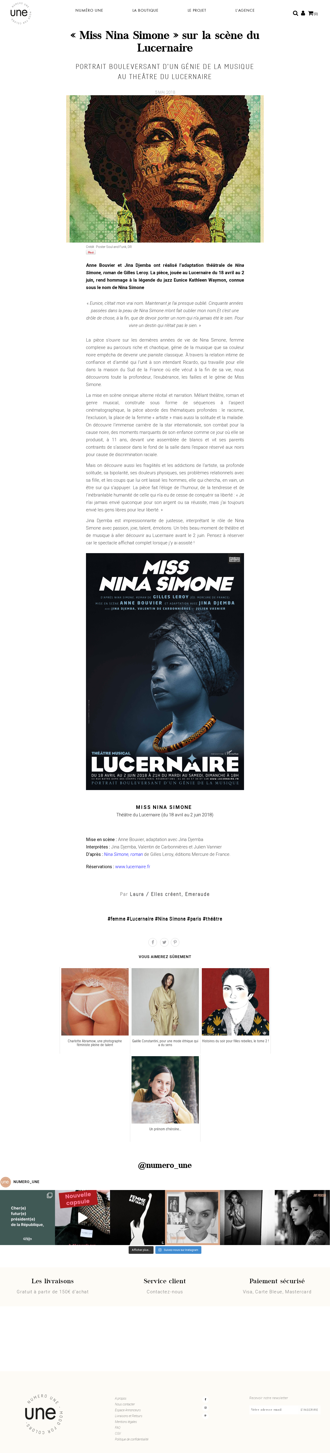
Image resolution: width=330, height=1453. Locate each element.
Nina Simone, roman (123, 854)
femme (118, 919)
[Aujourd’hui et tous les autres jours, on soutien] (247, 1217)
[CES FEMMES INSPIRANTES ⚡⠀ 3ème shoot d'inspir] (192, 1217)
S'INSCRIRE (309, 1409)
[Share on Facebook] (152, 942)
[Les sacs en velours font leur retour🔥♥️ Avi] (82, 1217)
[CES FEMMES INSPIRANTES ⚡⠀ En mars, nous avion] (302, 1217)
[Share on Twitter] (164, 942)
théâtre (214, 919)
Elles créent (166, 894)
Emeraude (197, 894)
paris (196, 919)
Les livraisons (53, 1281)
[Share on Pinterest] (175, 942)
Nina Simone (172, 919)
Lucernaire (142, 919)
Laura (137, 894)
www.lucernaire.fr (132, 866)
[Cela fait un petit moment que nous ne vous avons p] (27, 1217)
